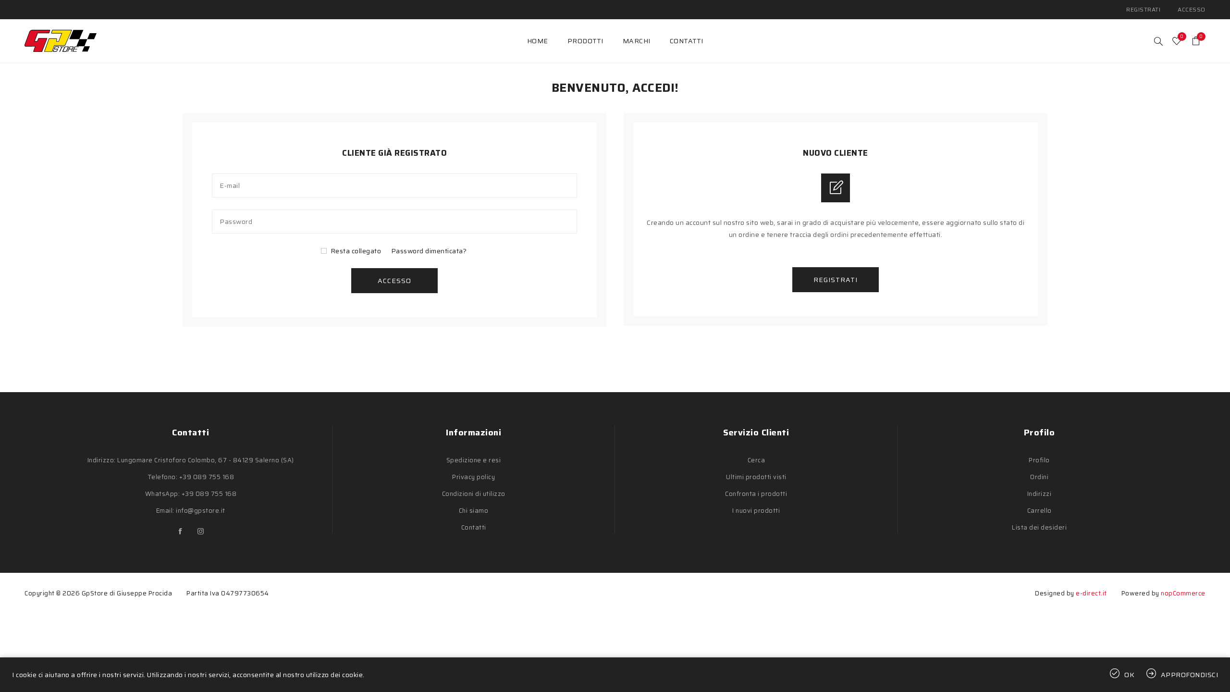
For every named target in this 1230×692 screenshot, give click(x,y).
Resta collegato (356, 251)
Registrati (1143, 9)
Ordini (1039, 477)
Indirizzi (1039, 494)
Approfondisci (1189, 674)
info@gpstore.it (200, 511)
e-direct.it (1091, 593)
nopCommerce (1183, 593)
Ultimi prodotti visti (756, 477)
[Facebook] (180, 531)
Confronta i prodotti (756, 494)
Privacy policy (473, 477)
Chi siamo (474, 511)
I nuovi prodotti (756, 511)
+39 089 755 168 (206, 477)
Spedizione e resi (473, 460)
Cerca (756, 460)
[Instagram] (201, 531)
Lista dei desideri (1039, 527)
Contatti (473, 527)
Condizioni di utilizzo (473, 494)
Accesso (1191, 9)
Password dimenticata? (429, 251)
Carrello (1039, 511)
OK (1129, 674)
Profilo (1039, 460)
